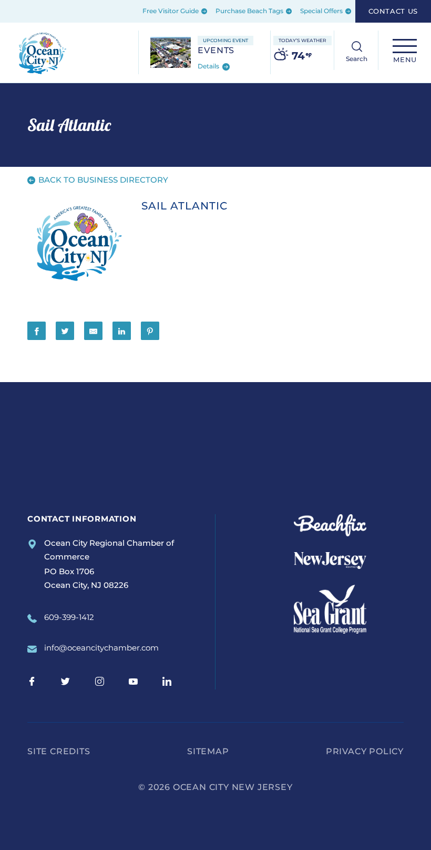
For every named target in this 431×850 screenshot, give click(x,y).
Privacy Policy (365, 751)
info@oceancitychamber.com (101, 648)
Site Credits (58, 751)
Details (209, 66)
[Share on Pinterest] (150, 331)
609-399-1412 (69, 617)
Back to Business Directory (102, 180)
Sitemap (208, 751)
